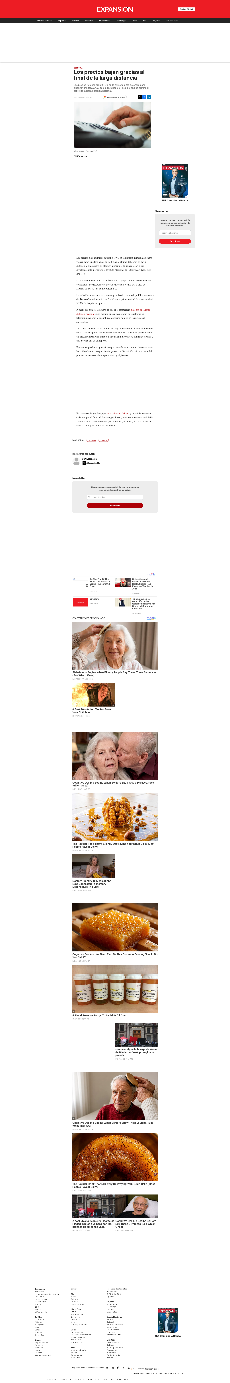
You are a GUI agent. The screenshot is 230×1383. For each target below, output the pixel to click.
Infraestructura (78, 1337)
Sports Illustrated (114, 1317)
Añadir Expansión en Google (116, 97)
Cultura (74, 1289)
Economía (89, 20)
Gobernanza (76, 1355)
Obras (134, 20)
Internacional (104, 20)
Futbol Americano (115, 1325)
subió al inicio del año (118, 413)
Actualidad (112, 1304)
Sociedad (39, 1335)
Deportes (75, 1317)
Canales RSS (108, 1379)
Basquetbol (112, 1327)
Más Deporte (113, 1330)
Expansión (40, 1289)
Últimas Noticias (44, 20)
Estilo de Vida (113, 1355)
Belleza (38, 1353)
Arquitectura (77, 1340)
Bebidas (111, 1345)
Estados (39, 1330)
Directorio (122, 1379)
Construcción (77, 1332)
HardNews (92, 440)
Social (74, 1353)
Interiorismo (77, 1342)
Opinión (39, 1332)
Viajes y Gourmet (43, 1355)
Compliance (65, 1379)
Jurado (110, 1358)
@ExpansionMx (93, 463)
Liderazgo (111, 1307)
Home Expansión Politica (47, 1294)
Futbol (110, 1319)
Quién (38, 1340)
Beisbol (110, 1322)
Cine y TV (75, 1319)
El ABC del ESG (114, 1294)
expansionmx (114, 1368)
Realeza (39, 1345)
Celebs (74, 1302)
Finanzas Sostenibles (117, 1289)
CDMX (38, 1327)
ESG (145, 20)
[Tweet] (140, 97)
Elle (72, 1294)
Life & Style (76, 1309)
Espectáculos (41, 1343)
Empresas (62, 20)
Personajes (112, 1350)
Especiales (112, 1312)
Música (74, 1322)
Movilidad (75, 1358)
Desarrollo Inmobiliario (82, 1335)
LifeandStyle (41, 1312)
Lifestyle (111, 1332)
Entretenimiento (78, 1314)
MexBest (111, 1339)
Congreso (39, 1325)
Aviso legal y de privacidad (87, 1379)
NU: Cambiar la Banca (175, 200)
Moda (37, 1350)
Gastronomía (113, 1342)
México (38, 1322)
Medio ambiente (79, 1350)
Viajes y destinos (115, 1348)
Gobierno (39, 1320)
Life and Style (172, 20)
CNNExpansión (89, 458)
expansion (130, 1368)
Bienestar (111, 1353)
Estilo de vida (77, 1304)
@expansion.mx (118, 1368)
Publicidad (52, 1379)
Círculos (39, 1348)
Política (75, 20)
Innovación (112, 1292)
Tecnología (121, 20)
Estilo (73, 1312)
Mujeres (156, 20)
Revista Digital (186, 9)
